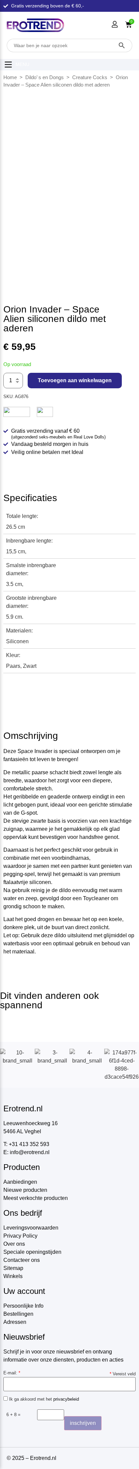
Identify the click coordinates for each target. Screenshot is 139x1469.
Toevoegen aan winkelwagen (75, 380)
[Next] (126, 176)
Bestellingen (18, 1314)
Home (10, 77)
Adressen (14, 1322)
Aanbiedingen (20, 1182)
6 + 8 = (13, 1414)
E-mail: (11, 1373)
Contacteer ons (21, 1260)
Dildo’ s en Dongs (44, 77)
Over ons (14, 1244)
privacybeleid (66, 1399)
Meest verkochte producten (35, 1198)
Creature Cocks (89, 77)
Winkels (13, 1276)
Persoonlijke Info (23, 1306)
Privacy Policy (20, 1236)
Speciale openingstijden (32, 1252)
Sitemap (13, 1268)
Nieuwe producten (25, 1190)
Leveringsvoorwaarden (30, 1228)
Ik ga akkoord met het (43, 1399)
